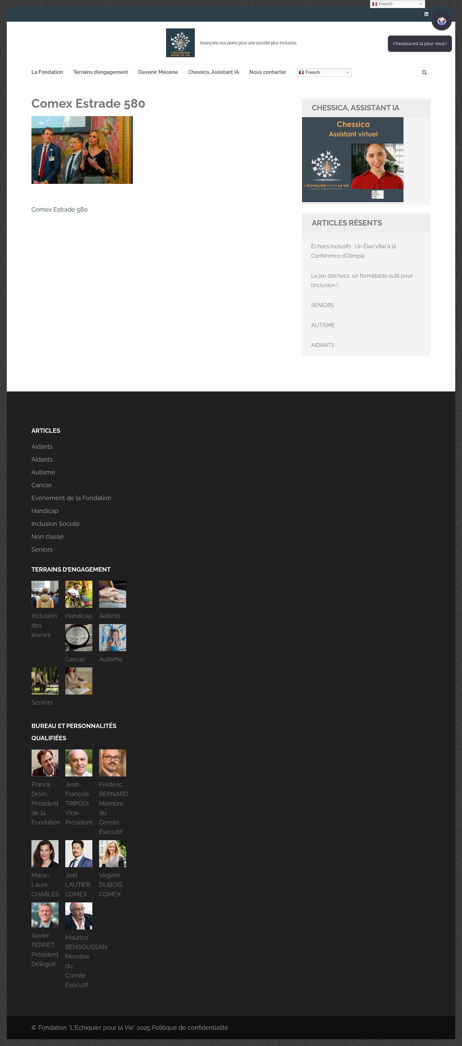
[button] (45, 612)
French (312, 72)
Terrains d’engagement (100, 72)
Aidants (42, 446)
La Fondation (47, 72)
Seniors (42, 549)
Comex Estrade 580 (59, 209)
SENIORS (322, 305)
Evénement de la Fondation (71, 497)
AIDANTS (322, 345)
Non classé (47, 536)
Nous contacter (267, 72)
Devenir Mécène (158, 72)
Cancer (41, 485)
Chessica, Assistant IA (213, 72)
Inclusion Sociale (55, 523)
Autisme (43, 472)
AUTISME (323, 325)
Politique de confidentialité (190, 1027)
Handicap (45, 510)
